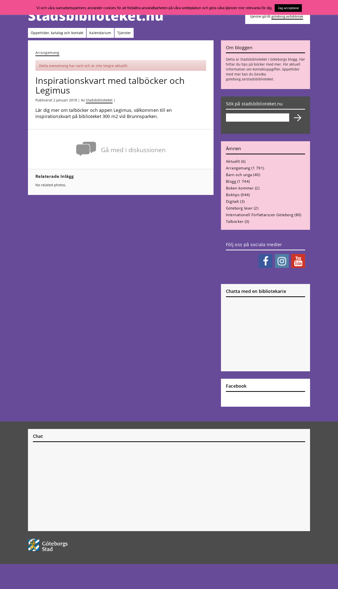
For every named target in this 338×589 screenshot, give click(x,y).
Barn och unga (239, 174)
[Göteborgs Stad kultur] (60, 545)
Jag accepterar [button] (288, 8)
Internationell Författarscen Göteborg (259, 214)
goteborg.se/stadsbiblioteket (249, 79)
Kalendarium (100, 32)
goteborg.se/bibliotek (287, 16)
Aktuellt (233, 161)
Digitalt (232, 201)
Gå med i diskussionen (133, 150)
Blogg (231, 181)
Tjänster (124, 32)
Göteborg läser (239, 208)
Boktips (233, 194)
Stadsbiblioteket (99, 100)
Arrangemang (47, 52)
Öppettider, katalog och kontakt (57, 32)
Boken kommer (240, 188)
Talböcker (234, 221)
